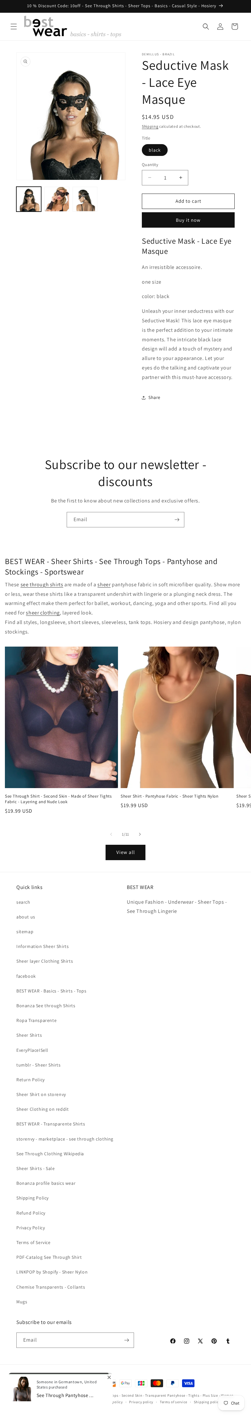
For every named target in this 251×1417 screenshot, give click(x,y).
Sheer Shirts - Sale (35, 1168)
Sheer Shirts (29, 1035)
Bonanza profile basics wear (45, 1183)
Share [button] (154, 397)
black (155, 150)
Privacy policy (141, 1402)
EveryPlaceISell (32, 1050)
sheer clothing (42, 612)
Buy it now (188, 220)
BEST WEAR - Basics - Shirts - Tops (51, 991)
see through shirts (42, 584)
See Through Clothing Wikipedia (50, 1154)
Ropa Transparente (36, 1020)
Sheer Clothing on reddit (42, 1109)
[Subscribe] (177, 519)
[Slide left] (111, 834)
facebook (26, 976)
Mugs (21, 1302)
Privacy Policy (30, 1228)
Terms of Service (33, 1242)
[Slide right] (140, 834)
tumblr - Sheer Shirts (38, 1065)
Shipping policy (207, 1402)
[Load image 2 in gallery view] (56, 199)
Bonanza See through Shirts (45, 1006)
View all (125, 852)
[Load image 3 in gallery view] (85, 199)
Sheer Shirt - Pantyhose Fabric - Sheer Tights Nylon (170, 796)
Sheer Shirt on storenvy (41, 1094)
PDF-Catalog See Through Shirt (49, 1257)
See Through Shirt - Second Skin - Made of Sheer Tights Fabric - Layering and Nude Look (58, 799)
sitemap (24, 932)
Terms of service (173, 1402)
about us (25, 917)
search (23, 902)
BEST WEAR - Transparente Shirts (50, 1124)
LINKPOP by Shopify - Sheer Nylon (52, 1272)
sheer (103, 584)
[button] (14, 26)
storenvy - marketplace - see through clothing (64, 1139)
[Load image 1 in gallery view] (28, 199)
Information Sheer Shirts (42, 946)
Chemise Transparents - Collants (50, 1287)
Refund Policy (30, 1213)
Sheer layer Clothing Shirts (44, 961)
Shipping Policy (32, 1198)
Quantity (150, 164)
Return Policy (30, 1080)
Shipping (150, 126)
